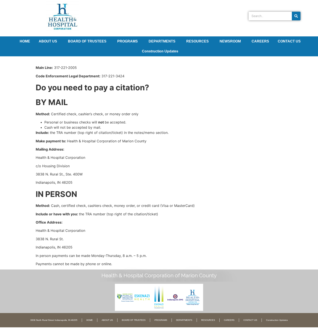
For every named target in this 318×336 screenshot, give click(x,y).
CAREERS (260, 41)
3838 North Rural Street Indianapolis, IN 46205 (53, 320)
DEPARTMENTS (162, 41)
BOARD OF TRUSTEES (87, 41)
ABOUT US (48, 41)
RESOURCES (197, 41)
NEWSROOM (230, 41)
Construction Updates (160, 51)
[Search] (296, 16)
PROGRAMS (127, 41)
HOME (25, 41)
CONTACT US (289, 41)
